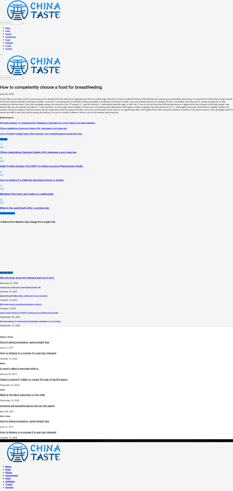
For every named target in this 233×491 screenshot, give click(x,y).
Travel (8, 46)
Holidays (9, 43)
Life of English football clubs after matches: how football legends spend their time (41, 134)
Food (7, 40)
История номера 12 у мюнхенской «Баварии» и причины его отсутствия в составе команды (47, 123)
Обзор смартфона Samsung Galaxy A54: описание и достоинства (33, 128)
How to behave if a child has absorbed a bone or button (32, 180)
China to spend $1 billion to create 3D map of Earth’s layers (34, 379)
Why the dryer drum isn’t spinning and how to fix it (27, 277)
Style (7, 31)
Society (8, 48)
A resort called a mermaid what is (19, 368)
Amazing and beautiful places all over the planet (27, 405)
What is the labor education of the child (22, 394)
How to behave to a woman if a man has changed (28, 353)
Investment (10, 37)
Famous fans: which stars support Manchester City (20, 287)
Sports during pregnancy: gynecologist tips (24, 342)
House (8, 34)
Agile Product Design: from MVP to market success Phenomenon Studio (41, 166)
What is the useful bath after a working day (24, 208)
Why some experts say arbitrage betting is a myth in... (21, 304)
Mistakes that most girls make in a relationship (27, 194)
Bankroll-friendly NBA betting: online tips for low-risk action (23, 296)
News (7, 28)
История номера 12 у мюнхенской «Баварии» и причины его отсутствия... (31, 321)
